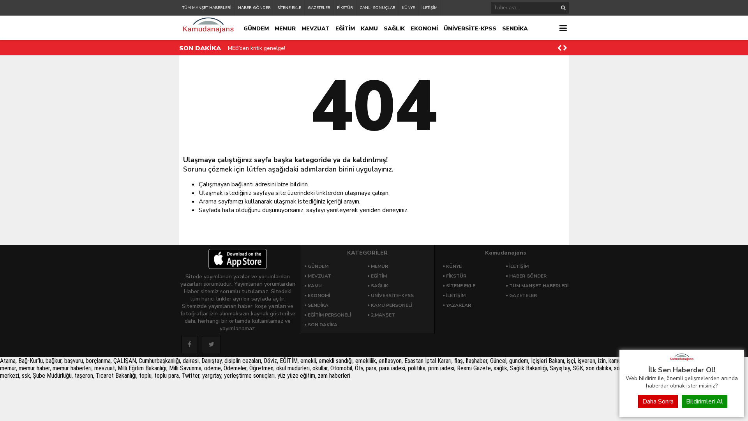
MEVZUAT (316, 28)
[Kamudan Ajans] (681, 361)
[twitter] (211, 344)
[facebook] (189, 344)
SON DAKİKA (322, 325)
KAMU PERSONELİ (391, 305)
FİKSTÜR (345, 8)
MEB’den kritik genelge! (256, 48)
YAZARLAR (458, 305)
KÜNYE (408, 8)
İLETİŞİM (430, 8)
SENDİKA (515, 28)
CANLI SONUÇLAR (377, 8)
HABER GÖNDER (254, 8)
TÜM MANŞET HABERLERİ (206, 8)
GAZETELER (319, 8)
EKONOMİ (424, 28)
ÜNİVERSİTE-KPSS (470, 28)
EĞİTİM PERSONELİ (329, 315)
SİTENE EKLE (289, 8)
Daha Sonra (658, 401)
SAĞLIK (394, 28)
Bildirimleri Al (704, 401)
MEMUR (285, 28)
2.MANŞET (383, 315)
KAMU (369, 28)
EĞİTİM (345, 28)
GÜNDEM (256, 28)
